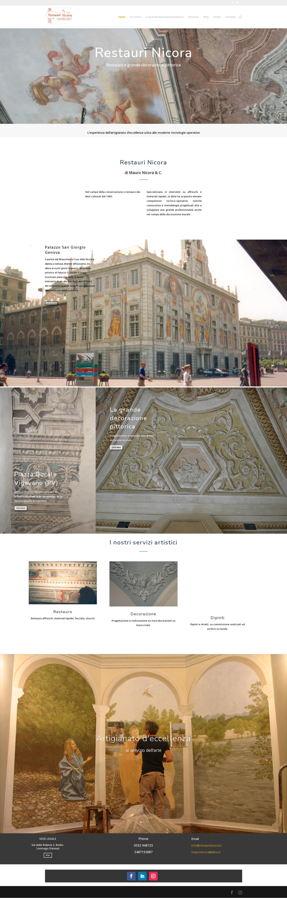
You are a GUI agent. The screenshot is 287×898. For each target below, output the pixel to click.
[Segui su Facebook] (131, 876)
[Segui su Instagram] (153, 876)
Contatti (230, 17)
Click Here (20, 508)
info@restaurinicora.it (206, 845)
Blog (206, 17)
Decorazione (143, 614)
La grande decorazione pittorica (165, 17)
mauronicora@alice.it (206, 852)
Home (121, 17)
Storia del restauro (51, 303)
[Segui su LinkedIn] (142, 876)
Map (48, 855)
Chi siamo (135, 17)
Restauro (193, 17)
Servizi (217, 17)
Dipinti (218, 617)
